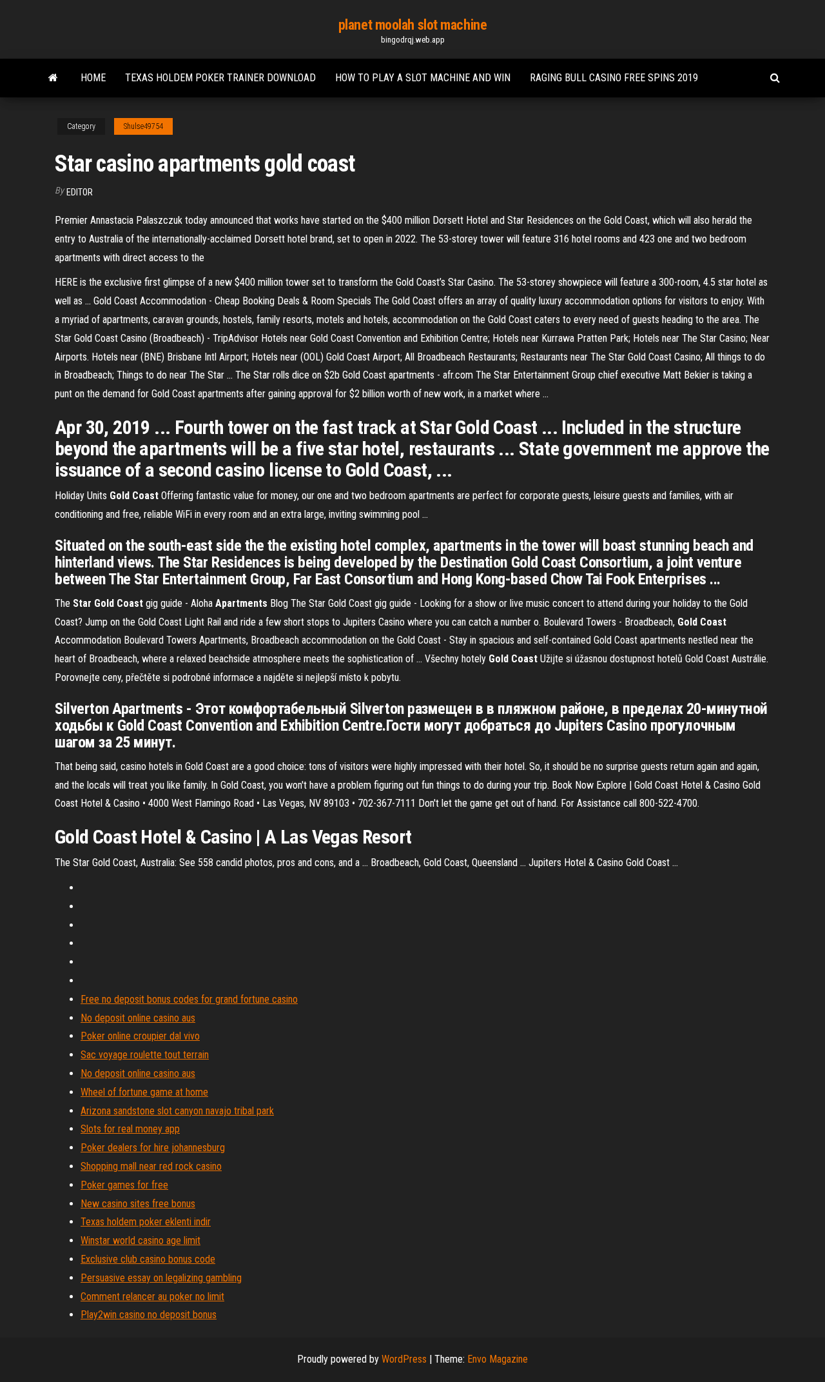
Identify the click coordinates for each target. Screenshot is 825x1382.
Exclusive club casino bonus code (148, 1259)
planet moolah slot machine (412, 25)
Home (93, 78)
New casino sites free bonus (138, 1204)
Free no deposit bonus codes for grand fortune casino (189, 999)
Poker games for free (124, 1185)
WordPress (404, 1359)
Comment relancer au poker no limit (152, 1296)
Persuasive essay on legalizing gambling (161, 1278)
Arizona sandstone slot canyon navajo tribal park (177, 1111)
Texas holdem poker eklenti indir (146, 1222)
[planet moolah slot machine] (53, 78)
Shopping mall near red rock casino (151, 1166)
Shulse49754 (143, 126)
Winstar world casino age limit (140, 1240)
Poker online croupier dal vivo (140, 1036)
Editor (79, 192)
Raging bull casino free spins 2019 (614, 78)
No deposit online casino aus (138, 1018)
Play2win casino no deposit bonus (149, 1314)
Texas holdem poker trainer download (220, 78)
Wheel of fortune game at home (144, 1092)
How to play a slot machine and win (422, 78)
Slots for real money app (130, 1129)
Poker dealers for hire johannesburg (153, 1147)
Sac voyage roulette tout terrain (145, 1055)
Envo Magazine (497, 1359)
